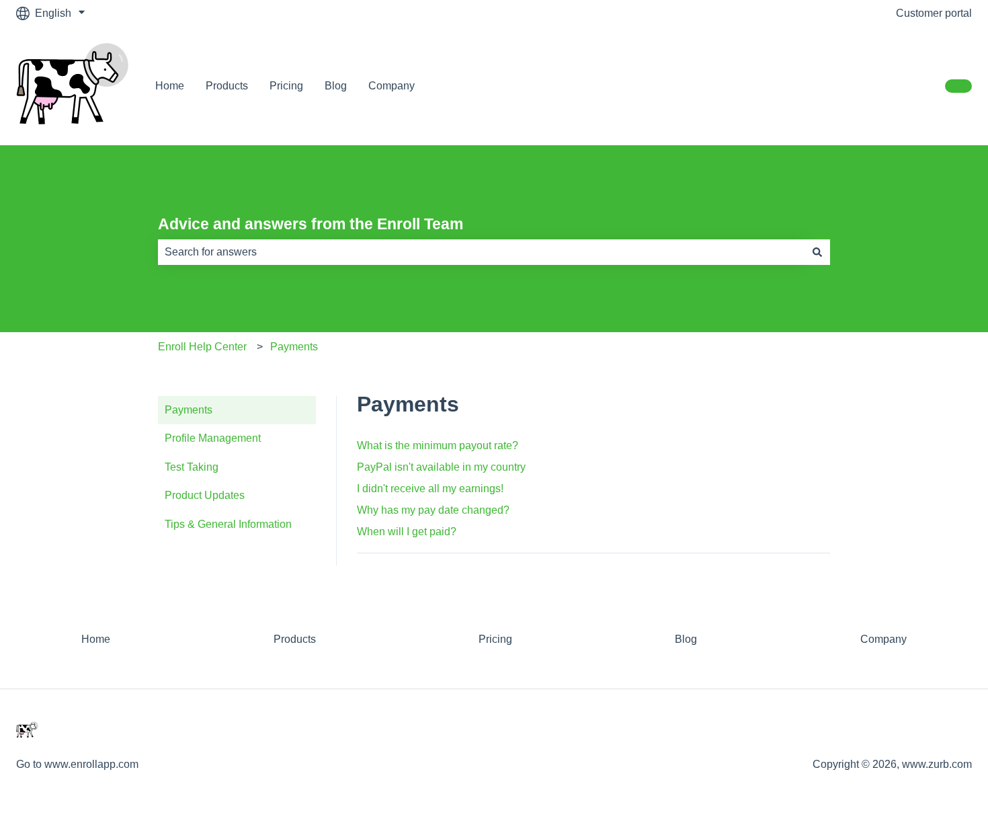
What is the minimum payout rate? (437, 445)
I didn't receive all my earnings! (430, 488)
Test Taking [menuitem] (191, 467)
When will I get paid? (406, 531)
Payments (294, 346)
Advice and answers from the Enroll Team (310, 224)
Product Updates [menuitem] (205, 495)
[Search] (817, 252)
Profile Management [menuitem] (213, 438)
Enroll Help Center (202, 346)
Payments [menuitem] (188, 410)
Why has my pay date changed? (433, 510)
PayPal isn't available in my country (441, 467)
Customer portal (934, 13)
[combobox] (481, 252)
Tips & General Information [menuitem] (228, 524)
